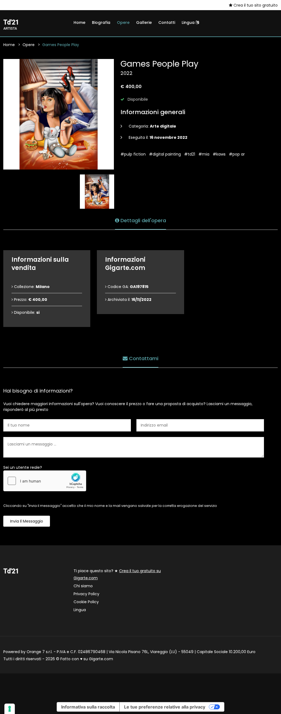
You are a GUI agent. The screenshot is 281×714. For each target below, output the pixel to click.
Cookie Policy (86, 602)
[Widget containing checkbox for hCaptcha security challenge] (44, 480)
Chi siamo (83, 586)
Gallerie (144, 22)
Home (79, 22)
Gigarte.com (101, 659)
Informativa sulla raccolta (88, 707)
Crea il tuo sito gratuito (255, 5)
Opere (123, 22)
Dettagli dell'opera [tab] (142, 220)
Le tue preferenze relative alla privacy (164, 707)
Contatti (166, 22)
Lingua (189, 22)
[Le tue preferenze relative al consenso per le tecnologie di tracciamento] (9, 709)
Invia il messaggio (26, 521)
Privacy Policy (86, 594)
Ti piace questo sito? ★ (117, 574)
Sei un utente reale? (22, 467)
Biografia (101, 22)
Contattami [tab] (143, 358)
